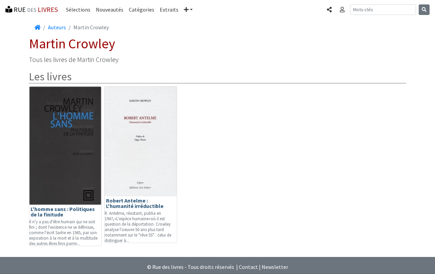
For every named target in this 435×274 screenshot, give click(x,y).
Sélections (78, 9)
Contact (248, 266)
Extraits (169, 9)
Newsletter (275, 266)
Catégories (141, 9)
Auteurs (57, 27)
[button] (188, 9)
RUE (35, 9)
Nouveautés (109, 9)
